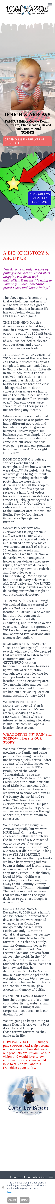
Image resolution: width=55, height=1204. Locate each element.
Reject (24, 1200)
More (10, 1192)
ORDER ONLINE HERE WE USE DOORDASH (24, 141)
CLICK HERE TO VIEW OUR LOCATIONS (40, 198)
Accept (12, 1200)
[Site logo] (27, 10)
